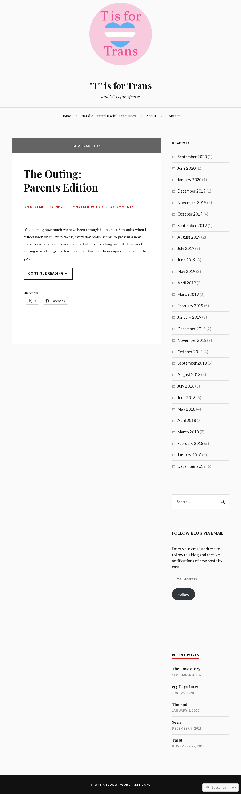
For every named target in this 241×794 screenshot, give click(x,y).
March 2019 (188, 294)
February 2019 (190, 305)
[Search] (222, 501)
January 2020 (189, 179)
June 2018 (186, 397)
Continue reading (44, 275)
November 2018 (191, 340)
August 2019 (189, 237)
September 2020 (192, 156)
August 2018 (189, 374)
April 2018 (186, 420)
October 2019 (190, 214)
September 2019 (192, 225)
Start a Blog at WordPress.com (120, 784)
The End (179, 704)
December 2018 (191, 328)
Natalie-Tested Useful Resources (108, 115)
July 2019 (185, 248)
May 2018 (186, 409)
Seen (176, 722)
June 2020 (186, 168)
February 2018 (190, 443)
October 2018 (190, 351)
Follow (183, 594)
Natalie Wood (89, 207)
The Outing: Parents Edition (61, 180)
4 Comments (122, 207)
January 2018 (189, 454)
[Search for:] (200, 501)
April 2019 (186, 282)
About (151, 115)
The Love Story (186, 668)
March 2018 (188, 431)
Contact (173, 115)
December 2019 (191, 191)
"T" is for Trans (120, 85)
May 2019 (186, 271)
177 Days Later (185, 686)
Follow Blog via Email (198, 533)
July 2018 (185, 386)
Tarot (177, 740)
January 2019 (189, 317)
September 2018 (192, 363)
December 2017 (191, 466)
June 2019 (186, 259)
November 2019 (191, 202)
